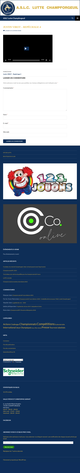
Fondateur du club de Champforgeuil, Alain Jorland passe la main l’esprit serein (24, 267)
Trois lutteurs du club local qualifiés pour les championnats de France (21, 274)
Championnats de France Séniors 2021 (22, 295)
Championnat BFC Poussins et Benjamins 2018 (23, 310)
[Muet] (46, 60)
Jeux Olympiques (23, 327)
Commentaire (8, 88)
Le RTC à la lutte (7, 278)
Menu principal (77, 18)
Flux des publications (9, 344)
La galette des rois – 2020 (19, 302)
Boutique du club (9, 156)
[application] (27, 48)
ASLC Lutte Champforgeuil (14, 18)
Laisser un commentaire (13, 30)
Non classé (38, 328)
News (33, 328)
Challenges (15, 324)
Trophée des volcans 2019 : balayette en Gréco (29, 306)
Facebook (7, 420)
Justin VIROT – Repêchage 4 (12, 73)
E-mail (6, 123)
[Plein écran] (50, 60)
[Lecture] (6, 60)
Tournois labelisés (57, 327)
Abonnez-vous (9, 447)
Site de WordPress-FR (9, 352)
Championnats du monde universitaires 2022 (15, 281)
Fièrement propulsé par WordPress (14, 460)
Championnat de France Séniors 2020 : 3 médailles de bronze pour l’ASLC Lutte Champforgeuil (45, 299)
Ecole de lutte (60, 324)
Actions (6, 324)
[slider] (26, 60)
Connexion (6, 341)
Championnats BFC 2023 (10, 270)
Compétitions (46, 324)
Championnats (27, 324)
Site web (6, 132)
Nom (5, 114)
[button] (26, 48)
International (9, 327)
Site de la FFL (7, 152)
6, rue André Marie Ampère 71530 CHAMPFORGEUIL (12, 405)
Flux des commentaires (9, 348)
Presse (45, 327)
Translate (18, 362)
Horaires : (6, 407)
